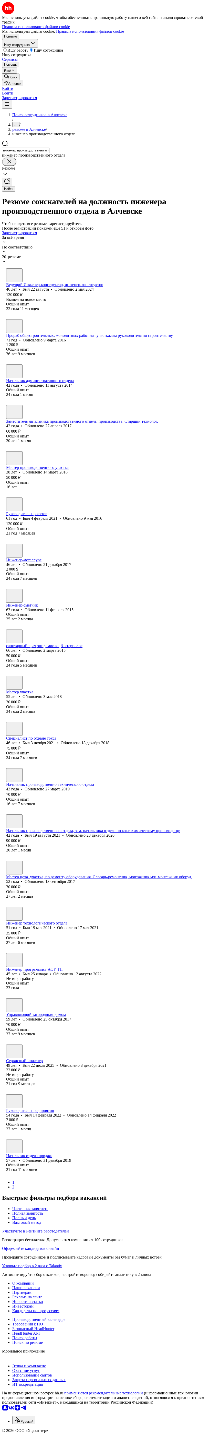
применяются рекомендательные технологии (103, 1393)
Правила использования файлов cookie (90, 31)
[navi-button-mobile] (7, 104)
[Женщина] (14, 596)
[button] (7, 88)
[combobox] (25, 150)
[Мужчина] (14, 275)
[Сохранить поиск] (7, 182)
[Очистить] (9, 162)
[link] (10, 77)
